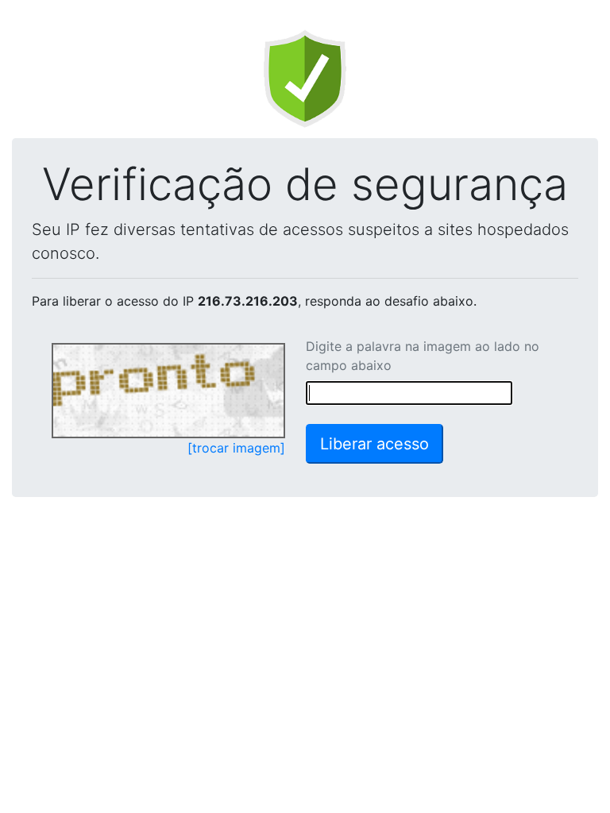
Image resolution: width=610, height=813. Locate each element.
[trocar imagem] (236, 448)
